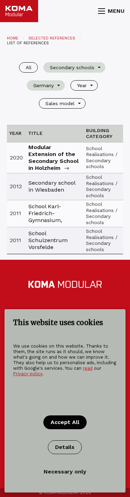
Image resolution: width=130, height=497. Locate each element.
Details (65, 447)
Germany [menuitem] (43, 85)
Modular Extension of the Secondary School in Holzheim (53, 157)
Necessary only (65, 471)
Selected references (51, 38)
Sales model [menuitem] (60, 103)
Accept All (65, 422)
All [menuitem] (29, 67)
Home (12, 38)
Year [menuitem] (82, 85)
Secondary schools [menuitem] (72, 67)
